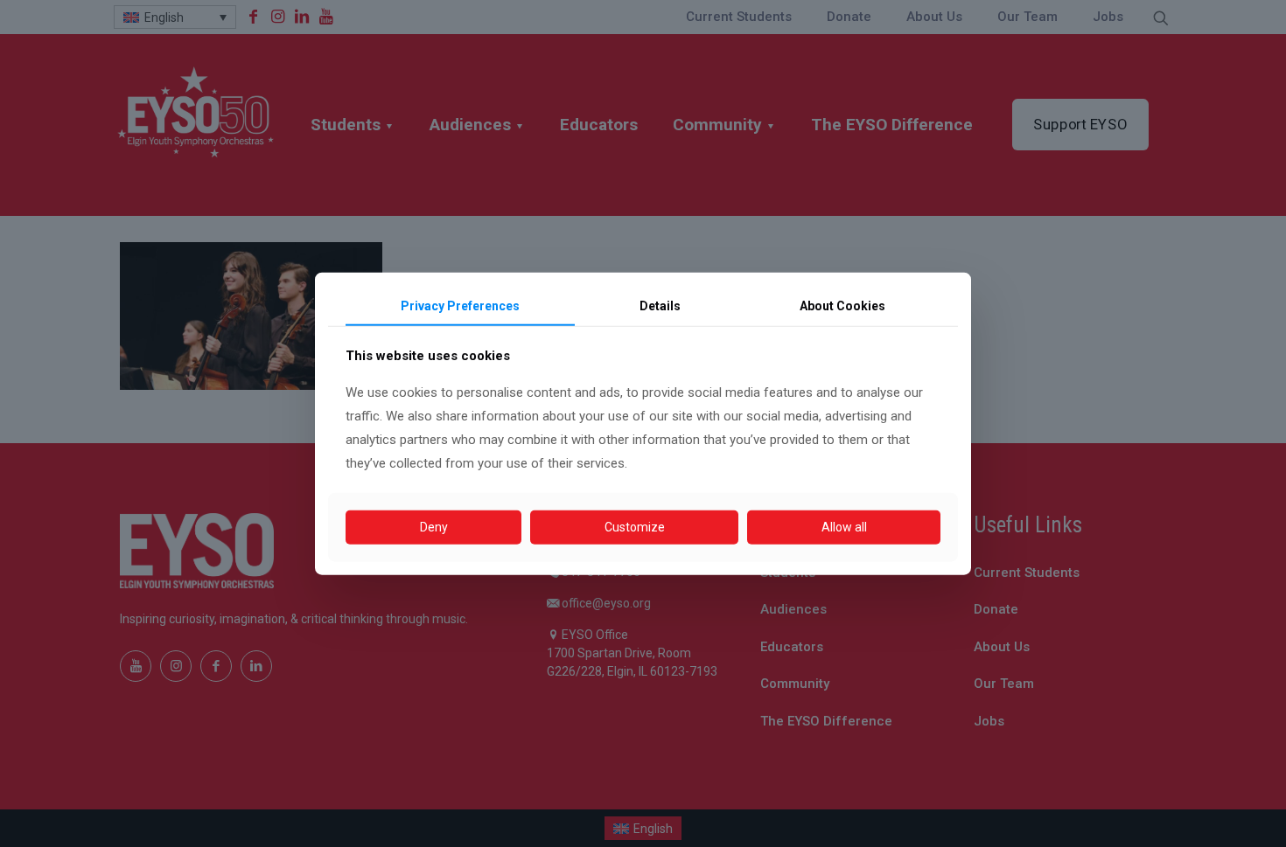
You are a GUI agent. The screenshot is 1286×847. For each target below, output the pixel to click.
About (842, 305)
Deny (434, 527)
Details (660, 305)
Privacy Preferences (460, 305)
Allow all (844, 527)
